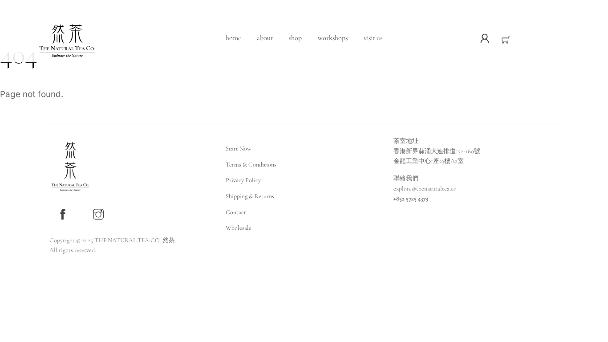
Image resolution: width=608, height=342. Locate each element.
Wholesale (238, 228)
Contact (236, 212)
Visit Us (373, 37)
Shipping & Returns (250, 196)
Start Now (238, 148)
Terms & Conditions (251, 164)
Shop (295, 37)
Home (233, 37)
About (265, 37)
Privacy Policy (243, 180)
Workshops (333, 37)
